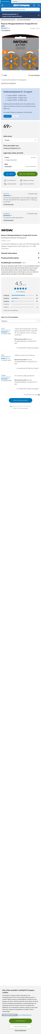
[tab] (5, 1)
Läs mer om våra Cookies (9, 1015)
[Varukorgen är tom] (38, 5)
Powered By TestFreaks (30, 394)
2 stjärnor (6, 304)
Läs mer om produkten (8, 83)
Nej (36, 348)
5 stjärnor (6, 295)
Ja (32, 348)
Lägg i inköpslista (35, 75)
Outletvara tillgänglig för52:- (12, 148)
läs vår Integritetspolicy (24, 1015)
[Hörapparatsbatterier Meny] (16, 19)
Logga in (15, 116)
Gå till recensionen (8, 204)
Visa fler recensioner (20, 400)
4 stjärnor (6, 298)
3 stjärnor (6, 301)
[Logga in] (34, 5)
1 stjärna (6, 307)
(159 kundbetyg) (5, 30)
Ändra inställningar (20, 1030)
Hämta (11, 174)
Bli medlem (8, 116)
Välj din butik (8, 166)
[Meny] (2, 5)
